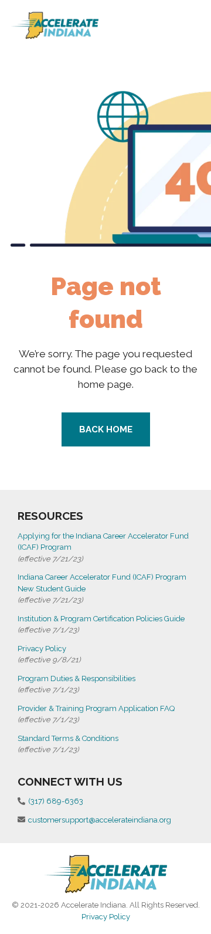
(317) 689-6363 (55, 801)
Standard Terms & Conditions (68, 738)
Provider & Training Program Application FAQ (96, 708)
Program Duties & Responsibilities (76, 678)
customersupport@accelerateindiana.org (99, 819)
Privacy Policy (42, 648)
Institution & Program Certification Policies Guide (101, 618)
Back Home (105, 429)
